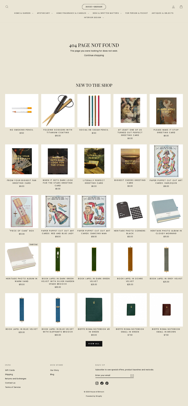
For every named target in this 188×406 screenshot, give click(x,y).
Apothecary (44, 13)
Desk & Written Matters (106, 13)
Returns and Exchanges (15, 378)
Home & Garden (22, 13)
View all (94, 343)
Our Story (54, 370)
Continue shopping (94, 55)
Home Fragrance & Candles (72, 13)
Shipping (9, 374)
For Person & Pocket (136, 13)
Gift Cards (10, 370)
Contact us (10, 383)
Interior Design (93, 17)
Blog (52, 374)
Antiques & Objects (163, 13)
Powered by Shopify (94, 396)
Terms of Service (13, 387)
